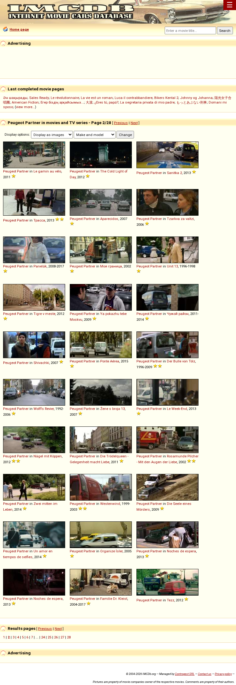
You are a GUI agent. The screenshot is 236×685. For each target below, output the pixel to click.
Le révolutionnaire (65, 98)
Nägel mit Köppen (47, 456)
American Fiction (25, 102)
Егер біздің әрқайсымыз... (62, 102)
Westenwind (110, 503)
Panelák (40, 266)
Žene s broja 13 (112, 409)
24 (43, 637)
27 (62, 637)
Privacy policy (223, 674)
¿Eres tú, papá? (106, 102)
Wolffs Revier (43, 409)
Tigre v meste (44, 314)
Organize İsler (111, 551)
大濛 (89, 102)
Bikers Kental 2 (166, 98)
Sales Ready (39, 98)
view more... (25, 107)
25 (49, 637)
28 (69, 637)
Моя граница (111, 266)
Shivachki (41, 363)
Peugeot (9, 171)
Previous (121, 123)
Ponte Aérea (109, 361)
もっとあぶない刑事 (191, 102)
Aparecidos (109, 219)
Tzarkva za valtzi (180, 219)
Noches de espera (181, 551)
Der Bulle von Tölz (181, 361)
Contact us (204, 674)
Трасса (39, 220)
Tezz (170, 600)
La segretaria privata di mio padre (147, 102)
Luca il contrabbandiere (133, 98)
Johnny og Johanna (196, 98)
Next (134, 123)
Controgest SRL (185, 674)
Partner (23, 171)
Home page (19, 29)
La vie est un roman (97, 98)
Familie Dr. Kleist (113, 598)
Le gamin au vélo (47, 171)
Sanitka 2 (174, 173)
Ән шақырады (15, 98)
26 (56, 637)
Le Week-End (177, 409)
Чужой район (178, 314)
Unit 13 (172, 266)
